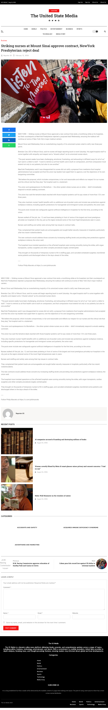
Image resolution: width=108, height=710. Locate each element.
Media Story (60, 34)
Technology (47, 34)
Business (69, 29)
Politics (43, 29)
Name (5, 613)
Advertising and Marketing (27, 545)
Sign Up (80, 2)
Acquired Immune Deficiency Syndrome (80, 527)
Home (26, 29)
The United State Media (54, 15)
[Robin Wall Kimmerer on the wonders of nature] (17, 497)
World (34, 29)
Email (40, 613)
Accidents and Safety (27, 527)
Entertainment (56, 29)
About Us (95, 2)
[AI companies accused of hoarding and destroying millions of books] (17, 441)
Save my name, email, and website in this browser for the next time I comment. (36, 622)
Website (75, 613)
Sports (79, 29)
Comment (7, 587)
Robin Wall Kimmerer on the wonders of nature (53, 496)
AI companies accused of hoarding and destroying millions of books (60, 439)
